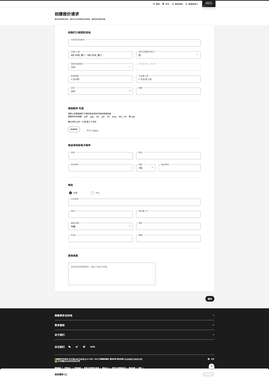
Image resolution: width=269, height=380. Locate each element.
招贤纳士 (67, 368)
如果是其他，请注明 (147, 64)
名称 (73, 152)
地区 (140, 164)
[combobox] (101, 91)
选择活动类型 (77, 64)
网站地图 (132, 368)
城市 (140, 223)
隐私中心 (105, 368)
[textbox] (134, 42)
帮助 (140, 368)
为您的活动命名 (78, 39)
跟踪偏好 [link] (58, 368)
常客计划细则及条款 (91, 368)
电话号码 (165, 164)
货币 (73, 88)
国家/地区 (75, 223)
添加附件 (74, 129)
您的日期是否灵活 (146, 51)
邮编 (140, 235)
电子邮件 (75, 164)
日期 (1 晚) (75, 51)
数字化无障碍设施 (119, 368)
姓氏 (140, 152)
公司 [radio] (75, 192)
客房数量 (75, 76)
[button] (197, 54)
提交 (210, 298)
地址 (73, 211)
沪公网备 (61, 361)
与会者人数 (143, 76)
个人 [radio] (97, 192)
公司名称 (75, 199)
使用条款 (77, 368)
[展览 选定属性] (211, 366)
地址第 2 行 (143, 211)
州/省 (73, 235)
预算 (140, 88)
